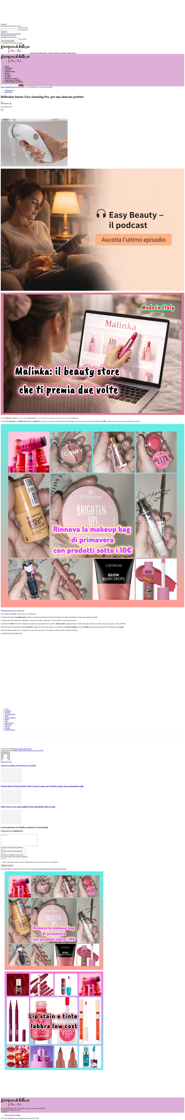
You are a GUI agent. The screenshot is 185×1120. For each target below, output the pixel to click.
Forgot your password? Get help (10, 34)
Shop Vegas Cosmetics (13, 80)
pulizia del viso (9, 723)
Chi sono (8, 75)
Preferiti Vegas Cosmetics (14, 82)
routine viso (8, 724)
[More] (32, 113)
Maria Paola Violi (6, 103)
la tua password (23, 30)
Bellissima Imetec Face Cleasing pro (13, 610)
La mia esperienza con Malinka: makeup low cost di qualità (24, 827)
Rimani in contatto (11, 78)
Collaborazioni (9, 87)
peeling (7, 719)
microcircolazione (10, 718)
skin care (7, 726)
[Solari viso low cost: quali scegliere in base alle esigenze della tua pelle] (11, 803)
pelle (6, 721)
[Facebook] (4, 113)
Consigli (7, 70)
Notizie (7, 73)
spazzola (7, 728)
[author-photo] (5, 760)
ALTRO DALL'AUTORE (27, 765)
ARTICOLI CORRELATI (9, 765)
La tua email (22, 39)
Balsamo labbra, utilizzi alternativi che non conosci (28, 750)
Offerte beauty (10, 71)
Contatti (8, 77)
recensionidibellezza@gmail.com (18, 1112)
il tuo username (23, 28)
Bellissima (8, 711)
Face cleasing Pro (10, 714)
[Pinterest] (18, 113)
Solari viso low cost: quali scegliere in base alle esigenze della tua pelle (28, 807)
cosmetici (7, 712)
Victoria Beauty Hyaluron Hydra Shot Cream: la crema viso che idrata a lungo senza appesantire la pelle (42, 786)
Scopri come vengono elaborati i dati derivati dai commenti (48, 869)
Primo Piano (8, 92)
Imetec (7, 716)
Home (7, 66)
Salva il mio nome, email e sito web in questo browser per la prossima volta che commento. (30, 862)
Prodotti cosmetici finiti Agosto (22, 749)
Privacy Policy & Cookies (12, 1115)
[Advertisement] (58, 669)
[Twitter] (11, 113)
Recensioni (9, 68)
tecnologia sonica (10, 730)
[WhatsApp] (25, 113)
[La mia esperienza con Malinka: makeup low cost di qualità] (11, 823)
